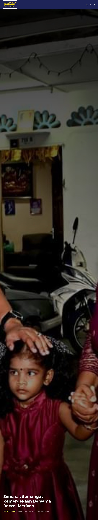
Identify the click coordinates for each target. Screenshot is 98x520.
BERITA (6, 511)
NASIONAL (13, 511)
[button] (87, 5)
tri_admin (33, 511)
